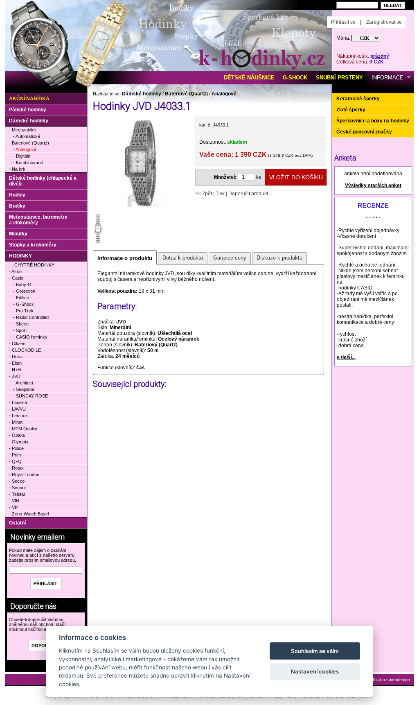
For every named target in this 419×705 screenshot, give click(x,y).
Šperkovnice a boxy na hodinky (372, 121)
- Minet (16, 422)
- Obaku (17, 435)
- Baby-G (22, 284)
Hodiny (17, 195)
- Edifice (21, 297)
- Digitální (22, 156)
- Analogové (24, 149)
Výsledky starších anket (373, 185)
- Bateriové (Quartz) (29, 142)
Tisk (220, 194)
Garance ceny (229, 258)
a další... (346, 357)
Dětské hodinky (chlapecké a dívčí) (43, 181)
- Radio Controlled (31, 317)
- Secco (17, 481)
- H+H (15, 369)
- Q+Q (15, 461)
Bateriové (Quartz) (186, 94)
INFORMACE (387, 78)
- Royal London (24, 474)
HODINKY (20, 256)
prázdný (379, 56)
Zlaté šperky (350, 110)
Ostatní (17, 523)
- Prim (15, 454)
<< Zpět (203, 194)
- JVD (14, 376)
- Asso (15, 271)
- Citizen (17, 343)
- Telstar (17, 494)
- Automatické (26, 136)
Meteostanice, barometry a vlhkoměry (38, 220)
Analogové (224, 94)
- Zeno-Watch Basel (29, 513)
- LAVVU (17, 409)
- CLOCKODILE (25, 350)
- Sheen (21, 323)
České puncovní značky (364, 132)
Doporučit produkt (248, 194)
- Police (16, 448)
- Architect (23, 382)
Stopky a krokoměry (32, 245)
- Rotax (16, 467)
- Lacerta (18, 402)
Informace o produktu (124, 258)
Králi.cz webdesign (391, 679)
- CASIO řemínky (30, 336)
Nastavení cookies (315, 671)
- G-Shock (23, 304)
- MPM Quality (23, 428)
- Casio (16, 278)
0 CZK (376, 62)
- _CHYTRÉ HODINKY (31, 264)
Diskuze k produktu (279, 258)
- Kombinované (28, 162)
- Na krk (17, 169)
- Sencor (17, 487)
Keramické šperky (358, 99)
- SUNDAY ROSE (30, 395)
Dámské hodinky (141, 94)
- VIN (14, 500)
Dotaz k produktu (182, 258)
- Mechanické (22, 129)
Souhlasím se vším (315, 651)
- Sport (20, 330)
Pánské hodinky (27, 110)
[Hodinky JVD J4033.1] (140, 206)
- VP (13, 507)
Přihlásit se (343, 22)
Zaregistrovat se (384, 22)
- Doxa (16, 356)
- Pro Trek (23, 310)
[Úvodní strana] (98, 13)
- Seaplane (23, 389)
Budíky (17, 206)
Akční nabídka (29, 99)
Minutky (18, 234)
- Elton (15, 363)
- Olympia (18, 441)
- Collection (24, 291)
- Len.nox (18, 415)
